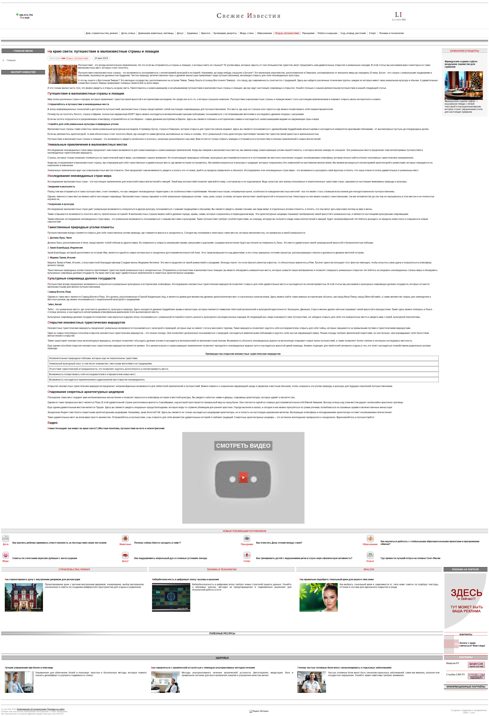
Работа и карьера (327, 33)
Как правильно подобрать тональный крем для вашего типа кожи (337, 579)
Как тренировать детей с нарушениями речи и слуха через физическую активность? (304, 558)
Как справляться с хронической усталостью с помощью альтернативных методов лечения (203, 667)
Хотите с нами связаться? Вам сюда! (472, 644)
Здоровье (192, 33)
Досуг (180, 33)
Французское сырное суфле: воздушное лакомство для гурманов (461, 64)
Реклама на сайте (56, 709)
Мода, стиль (247, 33)
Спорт (372, 33)
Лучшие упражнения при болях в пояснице (29, 667)
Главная (11, 60)
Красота (205, 33)
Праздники (308, 33)
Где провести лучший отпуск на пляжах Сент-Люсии (410, 558)
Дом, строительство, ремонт (102, 33)
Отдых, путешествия (287, 33)
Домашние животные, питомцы (156, 33)
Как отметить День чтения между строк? (279, 542)
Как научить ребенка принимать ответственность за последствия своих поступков (59, 542)
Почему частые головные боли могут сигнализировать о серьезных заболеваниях (344, 667)
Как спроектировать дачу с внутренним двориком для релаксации (42, 579)
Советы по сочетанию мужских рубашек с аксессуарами (44, 558)
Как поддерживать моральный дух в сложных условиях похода (170, 558)
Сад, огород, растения (353, 33)
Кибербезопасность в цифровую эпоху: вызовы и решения (185, 579)
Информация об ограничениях (32, 709)
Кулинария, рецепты (225, 33)
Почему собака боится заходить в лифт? (157, 542)
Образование (264, 33)
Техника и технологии (391, 33)
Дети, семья (128, 33)
